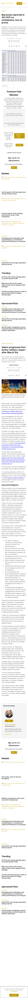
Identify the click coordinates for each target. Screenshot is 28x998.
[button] (3, 3)
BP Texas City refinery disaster (14, 478)
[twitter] (14, 46)
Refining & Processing (7, 343)
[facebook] (9, 46)
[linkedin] (11, 46)
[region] (14, 992)
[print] (25, 46)
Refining (4, 11)
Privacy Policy (14, 991)
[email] (19, 46)
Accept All (14, 995)
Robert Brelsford (14, 365)
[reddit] (16, 46)
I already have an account (14, 152)
